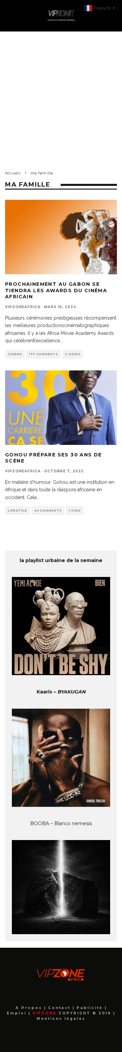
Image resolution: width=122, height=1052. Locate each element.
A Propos (30, 1008)
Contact (60, 1008)
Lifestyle (17, 510)
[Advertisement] (61, 96)
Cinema (15, 354)
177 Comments (43, 354)
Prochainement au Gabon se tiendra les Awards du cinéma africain (56, 290)
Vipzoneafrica (23, 307)
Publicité (91, 1008)
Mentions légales (61, 1018)
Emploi (17, 1013)
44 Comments (48, 510)
